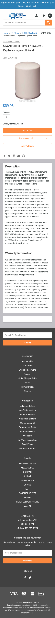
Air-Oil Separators (27, 410)
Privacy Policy (27, 387)
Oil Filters (27, 435)
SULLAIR (28, 476)
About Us (27, 365)
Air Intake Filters (27, 414)
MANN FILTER (27, 480)
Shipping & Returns (27, 370)
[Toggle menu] (4, 16)
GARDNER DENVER (27, 493)
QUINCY (27, 485)
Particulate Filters (27, 448)
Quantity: (6, 112)
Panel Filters (27, 444)
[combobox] (27, 23)
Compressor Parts (27, 427)
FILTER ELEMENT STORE (27, 502)
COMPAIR (27, 472)
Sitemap (27, 391)
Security (27, 374)
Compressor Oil (27, 423)
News (27, 382)
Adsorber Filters (27, 406)
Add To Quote (27, 146)
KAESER (27, 497)
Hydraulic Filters (27, 431)
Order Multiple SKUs (27, 378)
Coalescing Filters (27, 418)
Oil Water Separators (27, 440)
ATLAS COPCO (27, 468)
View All (27, 506)
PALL (27, 489)
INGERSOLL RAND (27, 463)
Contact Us (27, 361)
